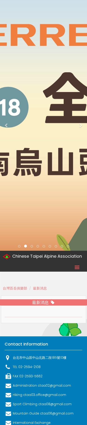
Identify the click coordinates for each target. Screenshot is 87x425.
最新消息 (40, 288)
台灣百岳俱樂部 (15, 288)
